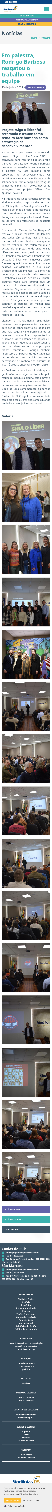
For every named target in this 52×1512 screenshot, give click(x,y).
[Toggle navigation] (46, 9)
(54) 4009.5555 (11, 2)
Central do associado (27, 20)
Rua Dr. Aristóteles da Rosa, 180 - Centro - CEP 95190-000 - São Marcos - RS (24, 1277)
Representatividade (26, 1308)
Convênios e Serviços (26, 1349)
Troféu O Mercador (26, 1314)
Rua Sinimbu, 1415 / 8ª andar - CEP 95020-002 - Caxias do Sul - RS (26, 1260)
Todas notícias (12, 1229)
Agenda (26, 1431)
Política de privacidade (26, 1329)
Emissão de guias (26, 1417)
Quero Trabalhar (26, 1397)
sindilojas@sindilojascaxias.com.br (22, 1252)
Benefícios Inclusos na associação (26, 1343)
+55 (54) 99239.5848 (14, 1272)
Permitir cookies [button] (12, 1500)
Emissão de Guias (26, 1363)
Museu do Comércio (26, 1317)
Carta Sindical (26, 1323)
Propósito (26, 1305)
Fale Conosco (26, 1454)
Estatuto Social (26, 1320)
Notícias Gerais (12, 1209)
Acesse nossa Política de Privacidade (21, 1494)
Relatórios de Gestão (26, 1326)
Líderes (26, 1311)
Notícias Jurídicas (14, 1219)
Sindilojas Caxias (26, 1299)
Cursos (26, 1434)
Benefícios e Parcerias (26, 1346)
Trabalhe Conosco (26, 1457)
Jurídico (26, 1369)
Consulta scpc (27, 15)
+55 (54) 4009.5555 (14, 1255)
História (26, 1302)
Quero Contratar (26, 1400)
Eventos (26, 1437)
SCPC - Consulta (26, 1366)
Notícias (45, 37)
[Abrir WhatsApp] (44, 1505)
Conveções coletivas (26, 1414)
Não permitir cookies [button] (31, 1500)
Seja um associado (26, 24)
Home (34, 37)
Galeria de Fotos (26, 1440)
